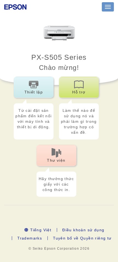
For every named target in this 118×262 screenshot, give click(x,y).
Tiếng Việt (40, 230)
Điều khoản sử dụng (83, 230)
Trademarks (29, 238)
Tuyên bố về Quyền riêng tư (82, 238)
